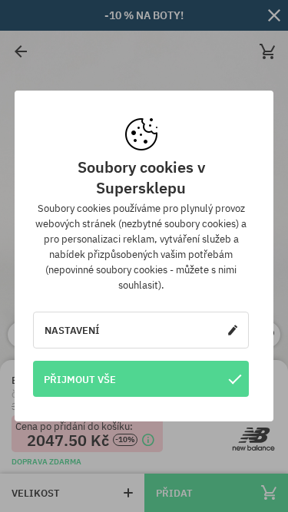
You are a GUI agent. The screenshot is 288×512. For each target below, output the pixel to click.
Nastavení (72, 330)
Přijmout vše (80, 379)
